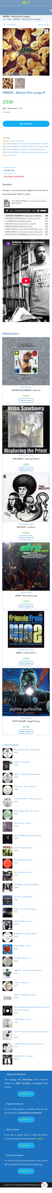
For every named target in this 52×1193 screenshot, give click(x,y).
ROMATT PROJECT (14, 152)
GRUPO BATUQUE (28, 146)
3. (18, 221)
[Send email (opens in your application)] (28, 2)
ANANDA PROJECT (35, 144)
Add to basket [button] (26, 400)
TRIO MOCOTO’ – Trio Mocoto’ (26, 527)
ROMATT (5, 152)
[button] (46, 31)
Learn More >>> (26, 1094)
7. (23, 232)
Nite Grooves (41, 149)
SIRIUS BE (24, 152)
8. (23, 235)
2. (22, 218)
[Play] (7, 210)
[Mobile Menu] (51, 10)
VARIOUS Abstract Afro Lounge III (38, 152)
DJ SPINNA (14, 146)
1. (23, 216)
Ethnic (21, 141)
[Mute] (38, 210)
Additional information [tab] (14, 176)
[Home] (4, 19)
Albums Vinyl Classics (24, 456)
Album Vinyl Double (23, 144)
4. (20, 224)
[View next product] (47, 24)
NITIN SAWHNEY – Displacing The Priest (26, 459)
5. (18, 226)
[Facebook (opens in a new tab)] (24, 2)
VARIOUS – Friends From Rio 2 (26, 653)
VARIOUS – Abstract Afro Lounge (26, 596)
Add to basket (26, 124)
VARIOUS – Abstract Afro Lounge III (27, 19)
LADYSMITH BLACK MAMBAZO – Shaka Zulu (26, 390)
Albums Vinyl (15, 141)
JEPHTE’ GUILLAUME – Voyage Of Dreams (26, 721)
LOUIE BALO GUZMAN (41, 146)
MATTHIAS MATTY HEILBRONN (27, 149)
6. (23, 229)
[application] (26, 210)
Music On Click (11, 155)
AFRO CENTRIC (11, 144)
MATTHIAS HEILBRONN (10, 149)
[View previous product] (4, 24)
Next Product (41, 25)
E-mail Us (39, 1138)
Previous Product (11, 25)
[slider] (43, 210)
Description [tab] (9, 170)
